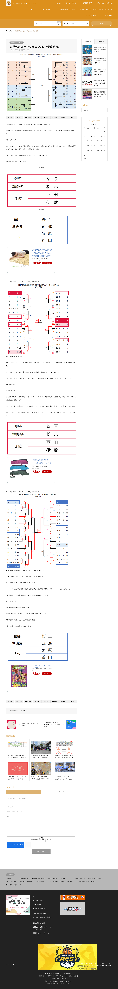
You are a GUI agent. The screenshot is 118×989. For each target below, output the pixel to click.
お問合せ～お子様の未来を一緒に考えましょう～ (96, 9)
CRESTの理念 (87, 3)
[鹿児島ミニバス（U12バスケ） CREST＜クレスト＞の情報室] (67, 969)
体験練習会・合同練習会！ (27, 882)
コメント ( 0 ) (23, 791)
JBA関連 (8, 878)
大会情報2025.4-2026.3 (57, 882)
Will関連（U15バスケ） (39, 878)
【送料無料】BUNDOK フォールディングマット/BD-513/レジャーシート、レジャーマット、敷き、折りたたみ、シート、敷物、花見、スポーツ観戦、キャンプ (42, 462)
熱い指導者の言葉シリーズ (86, 882)
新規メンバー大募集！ (104, 3)
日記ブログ (69, 882)
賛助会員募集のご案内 (67, 9)
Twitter (8, 964)
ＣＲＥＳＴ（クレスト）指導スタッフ (42, 9)
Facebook (11, 964)
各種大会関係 (41, 882)
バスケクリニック (79, 878)
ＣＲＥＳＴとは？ (72, 3)
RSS (13, 964)
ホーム (58, 3)
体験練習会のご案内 (40, 913)
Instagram (6, 964)
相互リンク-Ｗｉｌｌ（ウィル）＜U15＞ (98, 15)
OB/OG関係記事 (23, 878)
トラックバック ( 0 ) (59, 791)
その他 (63, 878)
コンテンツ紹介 (52, 878)
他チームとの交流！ (11, 882)
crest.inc (16, 710)
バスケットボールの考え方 (95, 878)
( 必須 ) (10, 806)
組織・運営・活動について (13, 885)
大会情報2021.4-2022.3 (16, 42)
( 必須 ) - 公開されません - (15, 811)
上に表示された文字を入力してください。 (41, 839)
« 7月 (84, 158)
